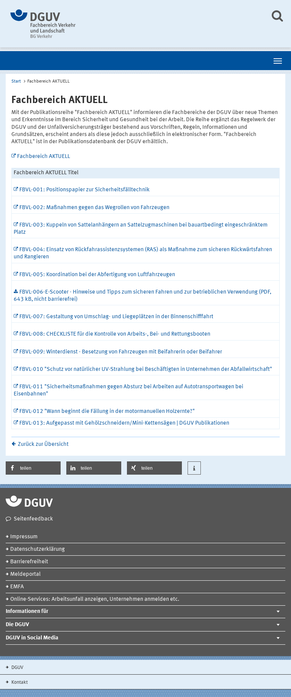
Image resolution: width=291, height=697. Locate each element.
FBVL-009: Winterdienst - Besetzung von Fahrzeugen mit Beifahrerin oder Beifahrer (120, 352)
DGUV (16, 667)
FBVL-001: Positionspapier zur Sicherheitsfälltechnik (84, 190)
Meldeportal (25, 574)
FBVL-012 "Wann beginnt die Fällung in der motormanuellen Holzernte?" (107, 411)
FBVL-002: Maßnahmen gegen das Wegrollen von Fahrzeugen (94, 208)
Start (16, 81)
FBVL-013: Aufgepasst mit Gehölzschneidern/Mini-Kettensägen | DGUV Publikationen (124, 423)
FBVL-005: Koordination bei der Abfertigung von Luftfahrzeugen (97, 275)
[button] (33, 468)
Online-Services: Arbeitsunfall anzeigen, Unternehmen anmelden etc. (94, 599)
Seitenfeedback (33, 519)
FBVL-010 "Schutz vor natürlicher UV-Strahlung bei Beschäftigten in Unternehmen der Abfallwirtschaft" (145, 369)
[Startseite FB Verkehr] (133, 24)
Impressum (24, 537)
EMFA (17, 587)
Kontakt (19, 682)
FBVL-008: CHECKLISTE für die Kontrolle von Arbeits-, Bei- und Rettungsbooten (114, 334)
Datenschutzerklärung (37, 549)
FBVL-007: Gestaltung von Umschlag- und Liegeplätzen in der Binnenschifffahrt (116, 317)
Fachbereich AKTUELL (43, 156)
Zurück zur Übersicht (43, 444)
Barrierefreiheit (29, 562)
